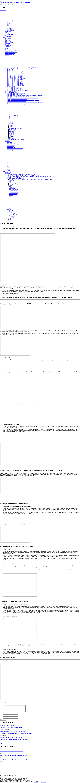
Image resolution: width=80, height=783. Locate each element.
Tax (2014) (9, 158)
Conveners (11, 185)
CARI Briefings (9, 181)
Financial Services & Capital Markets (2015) (14, 149)
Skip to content (3, 10)
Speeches (6, 48)
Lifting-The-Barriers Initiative (14, 214)
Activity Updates (8, 38)
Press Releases (7, 46)
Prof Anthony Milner (10, 20)
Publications (5, 49)
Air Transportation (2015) (11, 143)
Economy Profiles (8, 160)
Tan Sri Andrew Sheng (11, 15)
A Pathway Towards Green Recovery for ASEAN (15, 62)
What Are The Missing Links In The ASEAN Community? (13, 759)
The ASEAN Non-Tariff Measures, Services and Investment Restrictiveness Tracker (19, 68)
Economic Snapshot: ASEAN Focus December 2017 (16, 109)
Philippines (11, 123)
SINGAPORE (11, 138)
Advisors (6, 14)
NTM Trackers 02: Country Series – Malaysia (15, 69)
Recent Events (7, 173)
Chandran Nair (9, 22)
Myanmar (10, 125)
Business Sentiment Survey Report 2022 (12, 50)
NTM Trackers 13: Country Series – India (14, 80)
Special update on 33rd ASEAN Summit (14, 103)
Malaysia (10, 111)
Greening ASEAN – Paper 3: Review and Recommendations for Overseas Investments (22, 66)
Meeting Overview (12, 188)
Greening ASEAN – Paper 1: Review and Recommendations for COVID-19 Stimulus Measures (23, 64)
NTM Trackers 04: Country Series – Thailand (15, 71)
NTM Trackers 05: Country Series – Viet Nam (15, 72)
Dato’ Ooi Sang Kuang (11, 23)
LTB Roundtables (12, 213)
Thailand (10, 114)
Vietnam (10, 126)
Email (1, 715)
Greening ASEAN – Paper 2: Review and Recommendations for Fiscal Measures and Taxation (23, 65)
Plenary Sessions (12, 215)
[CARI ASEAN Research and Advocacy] (15, 2)
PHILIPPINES (11, 136)
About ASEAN (11, 184)
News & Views (5, 37)
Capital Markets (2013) (11, 145)
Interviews (6, 47)
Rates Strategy (11, 118)
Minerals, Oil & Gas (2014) (11, 155)
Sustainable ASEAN (8, 60)
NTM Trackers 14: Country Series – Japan (14, 81)
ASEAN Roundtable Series (11, 180)
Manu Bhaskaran (10, 19)
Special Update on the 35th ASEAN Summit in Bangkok (17, 99)
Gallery (10, 196)
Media (10, 191)
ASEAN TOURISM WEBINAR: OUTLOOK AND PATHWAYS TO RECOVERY (22, 174)
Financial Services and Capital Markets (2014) (15, 148)
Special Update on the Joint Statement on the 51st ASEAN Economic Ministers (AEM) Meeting (23, 100)
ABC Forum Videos (12, 206)
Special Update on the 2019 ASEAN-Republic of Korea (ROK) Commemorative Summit (22, 98)
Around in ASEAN (8, 40)
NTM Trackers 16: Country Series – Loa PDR (15, 83)
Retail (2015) (9, 156)
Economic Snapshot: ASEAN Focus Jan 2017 (15, 128)
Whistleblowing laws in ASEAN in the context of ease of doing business (16, 733)
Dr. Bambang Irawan (10, 24)
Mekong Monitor (8, 45)
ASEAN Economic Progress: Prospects (14, 89)
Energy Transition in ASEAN (12, 63)
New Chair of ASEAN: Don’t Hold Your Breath (11, 727)
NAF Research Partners (13, 212)
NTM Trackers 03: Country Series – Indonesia (15, 70)
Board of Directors (8, 13)
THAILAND (11, 135)
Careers (6, 32)
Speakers (10, 186)
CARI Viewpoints (8, 43)
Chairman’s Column (8, 41)
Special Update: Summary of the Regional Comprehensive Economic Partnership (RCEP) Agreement (24, 95)
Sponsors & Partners (12, 204)
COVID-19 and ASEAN (9, 51)
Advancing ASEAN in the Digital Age (11, 52)
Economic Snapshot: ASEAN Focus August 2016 (15, 139)
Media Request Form (10, 34)
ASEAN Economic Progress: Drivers (13, 87)
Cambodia (11, 119)
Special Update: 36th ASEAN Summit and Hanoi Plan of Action (18, 96)
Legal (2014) (9, 154)
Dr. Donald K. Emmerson (11, 18)
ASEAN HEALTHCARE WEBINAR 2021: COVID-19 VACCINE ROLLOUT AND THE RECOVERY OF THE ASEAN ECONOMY (31, 176)
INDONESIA (11, 134)
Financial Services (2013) (11, 147)
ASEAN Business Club (9, 36)
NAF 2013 (9, 209)
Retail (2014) (9, 157)
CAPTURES (7, 55)
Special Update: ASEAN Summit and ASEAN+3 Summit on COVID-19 (19, 97)
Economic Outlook (12, 116)
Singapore (11, 113)
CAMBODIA (11, 132)
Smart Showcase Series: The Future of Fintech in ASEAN (17, 178)
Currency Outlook (12, 117)
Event (4, 171)
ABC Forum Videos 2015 (13, 193)
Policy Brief (7, 140)
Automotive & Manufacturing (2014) (13, 144)
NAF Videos (11, 217)
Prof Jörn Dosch (10, 28)
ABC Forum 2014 (10, 197)
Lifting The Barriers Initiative (14, 189)
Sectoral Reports (7, 141)
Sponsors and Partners (13, 194)
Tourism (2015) (9, 159)
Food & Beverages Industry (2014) (13, 150)
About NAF (11, 210)
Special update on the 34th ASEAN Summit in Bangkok (16, 101)
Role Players (11, 203)
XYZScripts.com (43, 782)
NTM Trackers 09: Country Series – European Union (16, 76)
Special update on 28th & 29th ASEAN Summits (15, 107)
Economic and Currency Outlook (15, 110)
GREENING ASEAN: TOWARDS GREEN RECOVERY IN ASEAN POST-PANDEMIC (23, 175)
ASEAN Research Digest (9, 54)
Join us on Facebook (10, 766)
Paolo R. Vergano (10, 26)
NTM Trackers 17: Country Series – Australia (15, 84)
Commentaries (7, 44)
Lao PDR (10, 124)
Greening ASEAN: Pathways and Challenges (15, 61)
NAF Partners (11, 216)
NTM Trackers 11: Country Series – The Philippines (16, 78)
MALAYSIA (11, 133)
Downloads (11, 195)
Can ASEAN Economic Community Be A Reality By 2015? (13, 755)
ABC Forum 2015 (10, 182)
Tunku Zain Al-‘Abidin (11, 30)
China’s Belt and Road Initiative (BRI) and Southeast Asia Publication (17, 56)
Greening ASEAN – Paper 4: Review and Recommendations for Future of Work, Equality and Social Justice (25, 67)
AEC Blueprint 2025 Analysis (10, 53)
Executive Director (8, 31)
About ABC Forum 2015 (13, 183)
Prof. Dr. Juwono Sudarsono (12, 17)
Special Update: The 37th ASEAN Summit (14, 94)
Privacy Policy (5, 773)
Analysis (6, 39)
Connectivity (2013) (10, 146)
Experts (6, 21)
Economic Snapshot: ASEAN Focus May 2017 (15, 115)
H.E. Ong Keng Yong (10, 16)
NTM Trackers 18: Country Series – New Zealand (15, 85)
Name (1, 713)
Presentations (11, 187)
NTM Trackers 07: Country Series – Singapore (15, 74)
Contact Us (7, 35)
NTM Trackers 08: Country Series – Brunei (14, 75)
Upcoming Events (8, 172)
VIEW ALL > (2, 743)
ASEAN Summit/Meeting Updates (11, 92)
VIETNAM (11, 137)
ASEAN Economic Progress (10, 86)
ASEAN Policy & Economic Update (11, 91)
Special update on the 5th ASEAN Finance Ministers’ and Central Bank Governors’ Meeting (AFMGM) (25, 102)
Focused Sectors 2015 (13, 190)
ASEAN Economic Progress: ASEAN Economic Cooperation (17, 90)
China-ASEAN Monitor (9, 42)
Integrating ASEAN (14, 192)
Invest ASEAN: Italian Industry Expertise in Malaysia (16, 177)
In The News (7, 33)
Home (1, 226)
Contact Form (36, 782)
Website (1, 717)
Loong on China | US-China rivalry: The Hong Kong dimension (14, 739)
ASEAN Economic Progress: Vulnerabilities (14, 88)
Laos (8, 164)
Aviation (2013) (9, 142)
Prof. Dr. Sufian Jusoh (11, 27)
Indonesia (10, 112)
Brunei (8, 161)
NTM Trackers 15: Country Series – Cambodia (15, 82)
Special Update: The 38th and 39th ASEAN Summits (16, 93)
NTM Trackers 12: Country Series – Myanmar (15, 79)
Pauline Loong (9, 29)
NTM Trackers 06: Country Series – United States (15, 73)
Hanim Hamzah (9, 25)
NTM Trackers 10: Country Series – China (14, 77)
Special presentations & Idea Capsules (15, 202)
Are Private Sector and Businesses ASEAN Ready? (11, 751)
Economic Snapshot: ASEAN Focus (11, 108)
